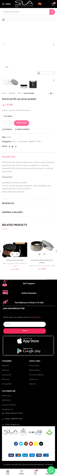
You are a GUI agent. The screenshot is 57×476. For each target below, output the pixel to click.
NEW (39, 142)
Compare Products (9, 405)
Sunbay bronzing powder (15, 260)
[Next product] (53, 93)
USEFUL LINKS (34, 361)
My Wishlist (6, 400)
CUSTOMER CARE (8, 391)
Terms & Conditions (36, 375)
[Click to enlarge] (6, 67)
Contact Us (33, 380)
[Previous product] (48, 93)
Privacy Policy (34, 366)
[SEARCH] (52, 12)
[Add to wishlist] (17, 254)
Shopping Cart (7, 410)
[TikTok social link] (41, 444)
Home (4, 93)
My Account (6, 396)
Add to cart (22, 123)
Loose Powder (29, 93)
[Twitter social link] (12, 146)
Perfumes (5, 380)
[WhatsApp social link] (15, 146)
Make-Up (5, 366)
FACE (20, 93)
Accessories (6, 375)
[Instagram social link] (26, 444)
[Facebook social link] (9, 146)
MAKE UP (12, 93)
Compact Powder (13, 264)
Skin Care (5, 370)
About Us (32, 384)
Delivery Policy (34, 370)
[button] (12, 254)
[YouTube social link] (31, 444)
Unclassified (6, 384)
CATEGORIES (7, 361)
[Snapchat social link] (36, 444)
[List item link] (28, 419)
